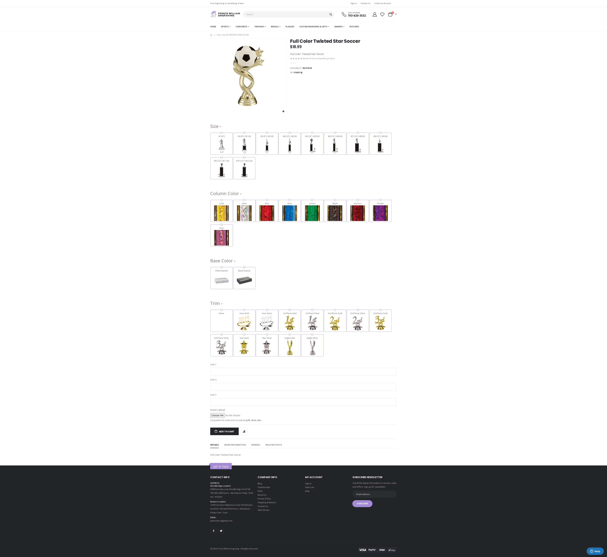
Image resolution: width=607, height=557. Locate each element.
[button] (283, 111)
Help (307, 491)
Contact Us (366, 3)
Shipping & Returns (267, 502)
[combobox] (288, 14)
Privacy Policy (264, 498)
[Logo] (225, 14)
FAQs (260, 491)
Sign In (354, 3)
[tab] (214, 445)
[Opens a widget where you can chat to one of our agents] (595, 551)
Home (211, 35)
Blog (260, 483)
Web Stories (264, 510)
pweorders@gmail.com (221, 520)
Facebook (214, 531)
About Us (262, 494)
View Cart (309, 487)
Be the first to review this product (319, 58)
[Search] (331, 14)
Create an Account (382, 3)
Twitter (221, 531)
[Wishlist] (382, 14)
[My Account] (374, 14)
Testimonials (264, 487)
